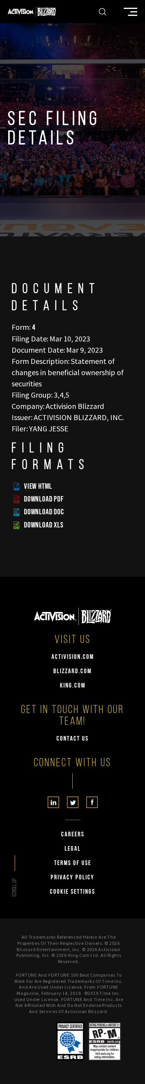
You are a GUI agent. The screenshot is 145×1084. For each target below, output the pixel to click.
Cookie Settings (72, 892)
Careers (72, 834)
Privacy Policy (72, 877)
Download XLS (43, 525)
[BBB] (40, 1041)
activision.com (72, 657)
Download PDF (44, 499)
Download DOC (44, 512)
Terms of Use (72, 863)
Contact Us (72, 739)
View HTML (38, 486)
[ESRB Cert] (70, 1041)
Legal (73, 849)
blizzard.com (72, 671)
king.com (72, 685)
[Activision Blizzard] (32, 11)
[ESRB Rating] (104, 1041)
